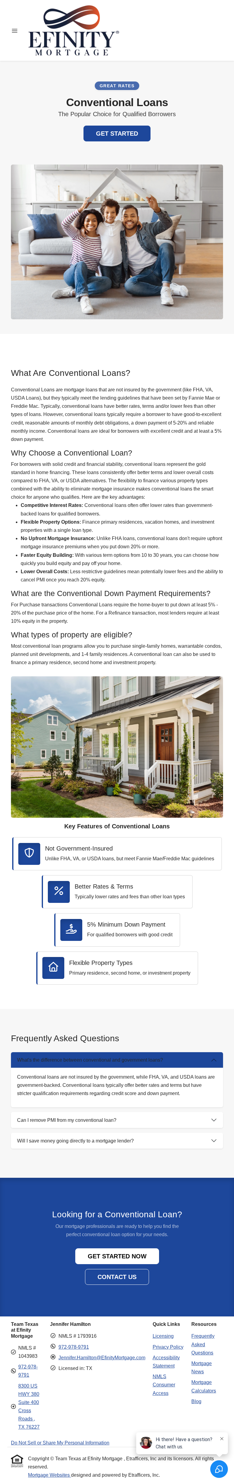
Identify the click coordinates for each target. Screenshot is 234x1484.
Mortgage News (201, 1367)
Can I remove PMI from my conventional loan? (66, 1120)
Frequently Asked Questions (202, 1344)
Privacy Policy (168, 1347)
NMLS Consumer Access (164, 1385)
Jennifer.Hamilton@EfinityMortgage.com (101, 1357)
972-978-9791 (73, 1347)
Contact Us (117, 1277)
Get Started (117, 133)
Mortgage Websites (49, 1475)
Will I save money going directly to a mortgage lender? (75, 1140)
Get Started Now (117, 1256)
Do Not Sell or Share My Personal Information (60, 1442)
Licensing (163, 1336)
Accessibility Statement (166, 1361)
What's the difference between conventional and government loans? (90, 1060)
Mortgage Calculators (203, 1386)
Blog (196, 1401)
